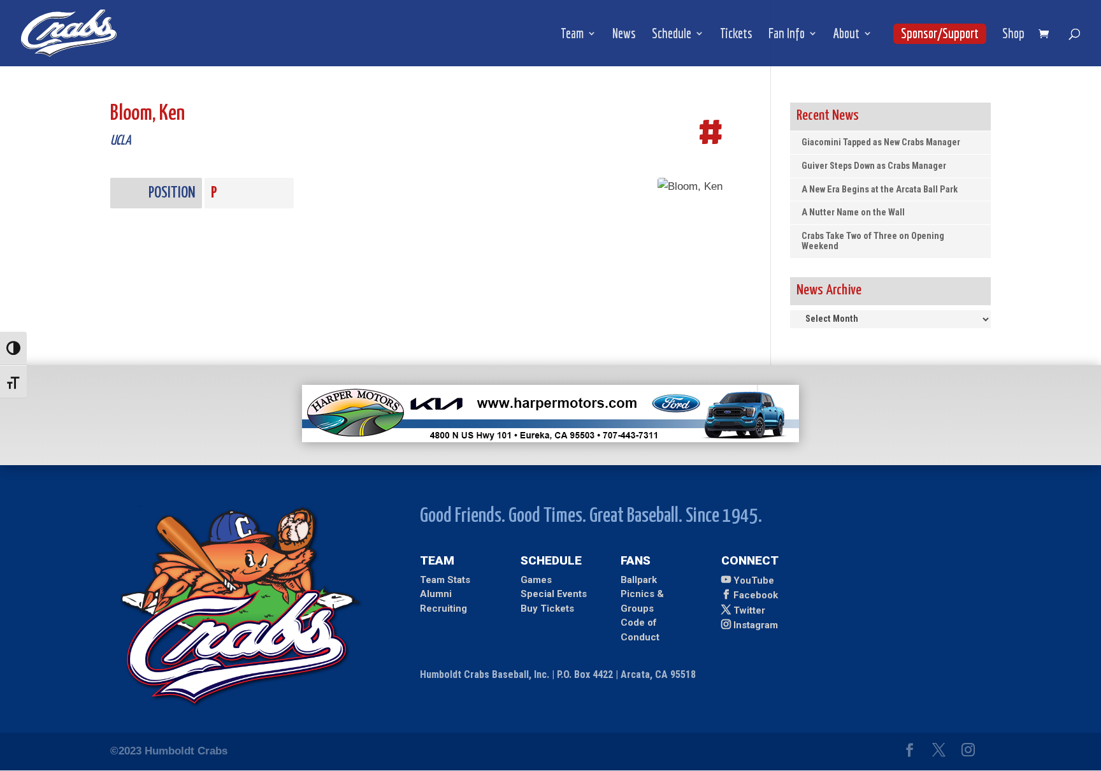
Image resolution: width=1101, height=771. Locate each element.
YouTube (753, 580)
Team (572, 35)
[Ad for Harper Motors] (550, 439)
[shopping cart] (1047, 34)
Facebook (755, 595)
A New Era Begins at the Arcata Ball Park (880, 189)
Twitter (749, 610)
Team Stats (445, 580)
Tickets (736, 35)
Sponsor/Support (940, 33)
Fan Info (786, 35)
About (846, 35)
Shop (1013, 35)
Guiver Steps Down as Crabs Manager (874, 166)
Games (536, 580)
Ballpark (639, 580)
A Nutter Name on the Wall (853, 212)
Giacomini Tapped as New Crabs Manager (881, 142)
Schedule (671, 35)
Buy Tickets (547, 608)
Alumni (436, 594)
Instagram (755, 625)
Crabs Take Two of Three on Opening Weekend (873, 241)
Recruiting (443, 608)
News (624, 35)
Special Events (554, 594)
